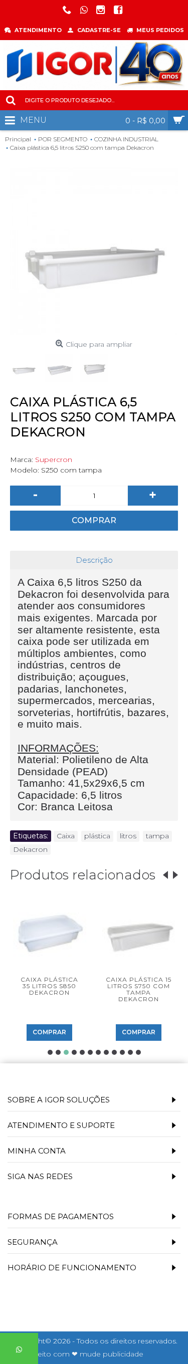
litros (128, 835)
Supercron (53, 459)
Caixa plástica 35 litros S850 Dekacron (49, 986)
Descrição (94, 560)
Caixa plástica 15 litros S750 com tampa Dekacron (138, 989)
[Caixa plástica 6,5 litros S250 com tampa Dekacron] (94, 251)
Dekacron (30, 849)
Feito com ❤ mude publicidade (88, 1353)
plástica (97, 835)
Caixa (66, 835)
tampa (157, 835)
